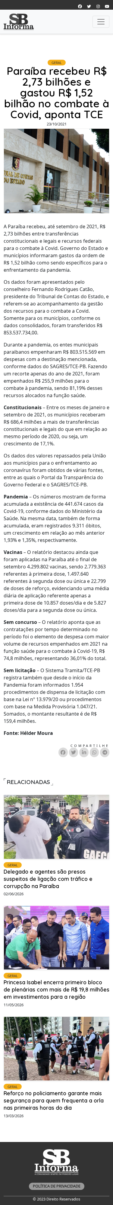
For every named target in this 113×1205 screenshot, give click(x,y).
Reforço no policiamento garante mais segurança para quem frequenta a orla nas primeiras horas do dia (54, 1100)
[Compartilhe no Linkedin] (84, 752)
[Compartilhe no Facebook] (63, 752)
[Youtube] (107, 6)
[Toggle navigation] (101, 22)
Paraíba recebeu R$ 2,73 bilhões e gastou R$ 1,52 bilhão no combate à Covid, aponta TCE (56, 92)
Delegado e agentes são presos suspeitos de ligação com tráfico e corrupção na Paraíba (48, 878)
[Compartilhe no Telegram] (104, 752)
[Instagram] (79, 6)
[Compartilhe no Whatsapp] (94, 752)
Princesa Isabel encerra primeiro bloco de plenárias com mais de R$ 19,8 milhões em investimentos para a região (56, 989)
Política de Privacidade (56, 1186)
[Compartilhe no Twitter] (73, 752)
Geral (57, 62)
